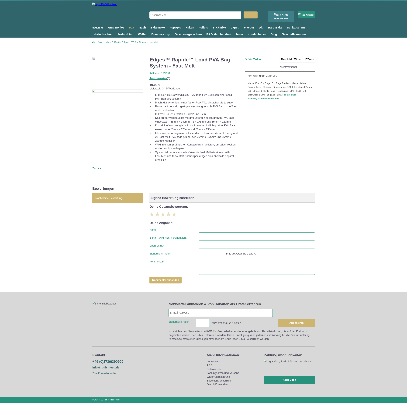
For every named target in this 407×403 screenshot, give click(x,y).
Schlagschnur (296, 27)
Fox (131, 27)
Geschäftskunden (294, 34)
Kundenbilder (257, 34)
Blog (274, 34)
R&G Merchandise (218, 34)
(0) (312, 15)
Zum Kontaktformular (104, 373)
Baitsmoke (157, 27)
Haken (190, 27)
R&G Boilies (116, 27)
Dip (261, 27)
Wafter (142, 34)
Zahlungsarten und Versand (223, 373)
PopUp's (175, 27)
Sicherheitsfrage (159, 253)
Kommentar (156, 261)
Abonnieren (296, 323)
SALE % (97, 27)
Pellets (203, 27)
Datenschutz (214, 369)
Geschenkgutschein (188, 34)
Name (153, 229)
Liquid (235, 27)
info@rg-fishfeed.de (105, 367)
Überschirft (156, 245)
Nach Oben (289, 379)
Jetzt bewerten (158, 78)
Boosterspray (160, 34)
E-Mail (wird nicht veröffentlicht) (169, 237)
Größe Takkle (253, 59)
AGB (209, 365)
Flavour (249, 27)
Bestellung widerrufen (219, 380)
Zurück (96, 168)
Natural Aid (125, 34)
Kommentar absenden (165, 280)
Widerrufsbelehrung (218, 376)
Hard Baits (275, 27)
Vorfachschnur (104, 34)
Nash (142, 27)
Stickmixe (219, 27)
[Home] (104, 4)
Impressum (213, 361)
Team (239, 34)
